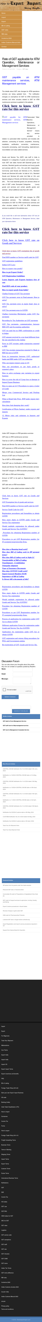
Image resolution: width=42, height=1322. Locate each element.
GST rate (4, 1249)
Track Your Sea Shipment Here (11, 830)
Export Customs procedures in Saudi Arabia (15, 906)
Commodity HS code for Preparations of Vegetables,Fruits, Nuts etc (20, 895)
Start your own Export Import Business (12, 1093)
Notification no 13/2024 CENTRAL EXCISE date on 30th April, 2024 (20, 788)
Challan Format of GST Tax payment (16, 294)
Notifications (4, 1183)
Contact (4, 47)
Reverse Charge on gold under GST (13, 911)
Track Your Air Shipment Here (11, 825)
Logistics (3, 1230)
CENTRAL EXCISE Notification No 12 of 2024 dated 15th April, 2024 (20, 794)
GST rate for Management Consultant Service (16, 730)
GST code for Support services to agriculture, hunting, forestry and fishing (20, 901)
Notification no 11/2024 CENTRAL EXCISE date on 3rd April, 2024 (19, 801)
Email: (4, 674)
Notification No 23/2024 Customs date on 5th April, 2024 (18, 821)
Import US (4, 1064)
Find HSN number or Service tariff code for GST (20, 257)
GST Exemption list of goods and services (17, 502)
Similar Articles (7, 716)
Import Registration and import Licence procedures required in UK (20, 925)
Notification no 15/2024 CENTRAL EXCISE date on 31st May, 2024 (19, 776)
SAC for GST (5, 1221)
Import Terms (5, 1159)
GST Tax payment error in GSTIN (15, 310)
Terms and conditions (7, 1309)
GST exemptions (6, 1240)
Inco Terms (4, 1050)
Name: (4, 669)
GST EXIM (4, 1259)
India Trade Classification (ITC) (10, 1107)
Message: (5, 679)
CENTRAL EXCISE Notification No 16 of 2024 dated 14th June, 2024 (20, 770)
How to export (5, 1130)
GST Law (4, 1206)
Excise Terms (5, 1173)
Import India (4, 1059)
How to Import (5, 1112)
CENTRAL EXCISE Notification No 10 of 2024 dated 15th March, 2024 (20, 807)
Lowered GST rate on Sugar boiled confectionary (16, 919)
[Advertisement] (21, 748)
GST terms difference (7, 1273)
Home (3, 13)
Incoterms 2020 (7, 38)
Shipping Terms (5, 1154)
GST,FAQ (4, 1211)
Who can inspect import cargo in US (15, 363)
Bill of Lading (6, 26)
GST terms (4, 1263)
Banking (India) (5, 1102)
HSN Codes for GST (7, 1216)
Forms (3, 1126)
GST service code (6, 1235)
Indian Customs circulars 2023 (10, 1287)
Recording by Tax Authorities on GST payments (20, 320)
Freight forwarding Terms (8, 1140)
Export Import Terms (7, 1069)
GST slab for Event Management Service (14, 721)
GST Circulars (5, 1254)
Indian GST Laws (8, 265)
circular (3, 1301)
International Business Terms (9, 1178)
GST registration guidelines (12, 261)
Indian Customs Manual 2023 (11, 42)
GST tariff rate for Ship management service (15, 725)
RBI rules (4, 34)
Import (4, 17)
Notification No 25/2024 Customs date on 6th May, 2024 (18, 812)
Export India (4, 1055)
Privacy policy (5, 1306)
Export (4, 21)
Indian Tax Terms (6, 1268)
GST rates (5, 30)
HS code (3, 1097)
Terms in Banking (6, 1149)
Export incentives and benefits (10, 1074)
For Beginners (5, 1036)
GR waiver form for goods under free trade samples (17, 885)
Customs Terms (5, 1168)
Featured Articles (8, 880)
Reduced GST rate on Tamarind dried (13, 889)
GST (2, 1187)
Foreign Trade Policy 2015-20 (9, 1088)
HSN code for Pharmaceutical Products (13, 915)
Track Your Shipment (7, 1040)
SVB (2, 1192)
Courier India (5, 1292)
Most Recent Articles (9, 764)
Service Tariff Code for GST (12, 510)
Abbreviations (5, 1045)
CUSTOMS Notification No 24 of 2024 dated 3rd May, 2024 (19, 816)
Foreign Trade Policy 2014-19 (9, 1135)
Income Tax (4, 1121)
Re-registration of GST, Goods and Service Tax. (19, 645)
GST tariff (4, 1244)
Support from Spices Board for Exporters (14, 930)
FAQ (2, 1078)
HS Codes (4, 1202)
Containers (4, 1116)
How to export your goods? (12, 268)
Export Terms (5, 1164)
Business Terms (5, 1145)
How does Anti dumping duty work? (15, 405)
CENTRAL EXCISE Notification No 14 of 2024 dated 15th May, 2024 (20, 782)
